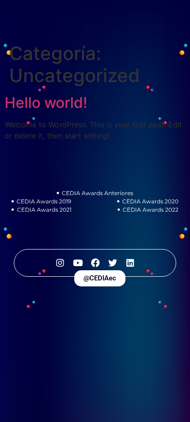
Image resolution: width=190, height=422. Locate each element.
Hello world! (46, 103)
